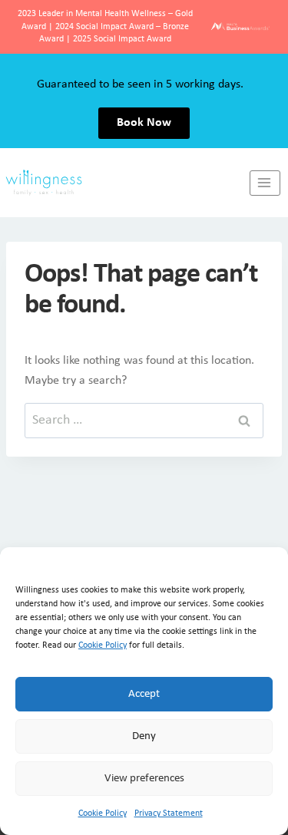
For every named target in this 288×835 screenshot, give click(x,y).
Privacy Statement (168, 813)
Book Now (144, 123)
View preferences (144, 778)
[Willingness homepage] (125, 182)
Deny (144, 736)
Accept (144, 694)
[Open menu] (265, 183)
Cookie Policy (102, 645)
